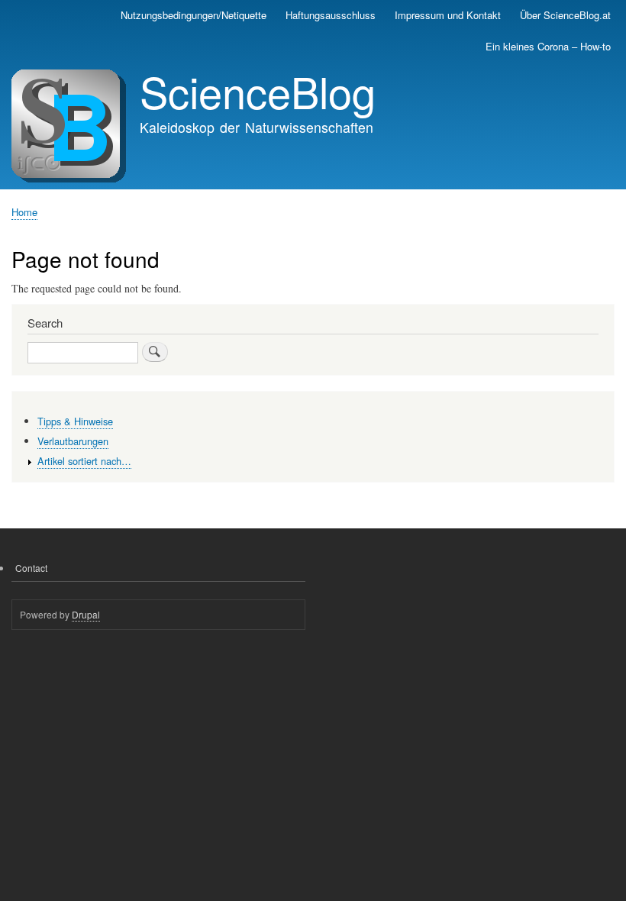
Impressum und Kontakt (448, 15)
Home (24, 212)
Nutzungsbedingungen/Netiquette (193, 15)
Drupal (86, 614)
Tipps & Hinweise (75, 421)
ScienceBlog (258, 90)
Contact (31, 567)
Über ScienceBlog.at (565, 15)
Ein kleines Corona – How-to (548, 46)
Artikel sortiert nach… (84, 461)
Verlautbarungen (72, 441)
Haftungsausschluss (331, 15)
